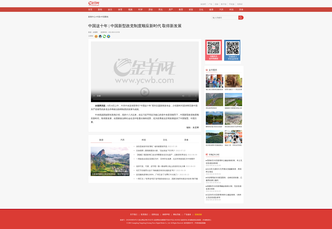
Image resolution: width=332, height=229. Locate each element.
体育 (120, 9)
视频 (130, 9)
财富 (191, 9)
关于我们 (133, 214)
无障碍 (240, 4)
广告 (210, 4)
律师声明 (166, 214)
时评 (140, 9)
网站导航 (176, 214)
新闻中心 (91, 17)
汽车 (221, 9)
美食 (241, 9)
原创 (150, 9)
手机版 (231, 4)
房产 (171, 9)
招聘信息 (155, 214)
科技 (231, 9)
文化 (201, 9)
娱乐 (110, 9)
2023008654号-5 (132, 220)
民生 (161, 9)
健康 (211, 9)
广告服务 (187, 214)
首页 (90, 9)
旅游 (101, 140)
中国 (98, 17)
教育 (181, 9)
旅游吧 (203, 4)
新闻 (100, 9)
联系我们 (144, 214)
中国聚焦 (104, 17)
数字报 (223, 4)
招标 (216, 4)
